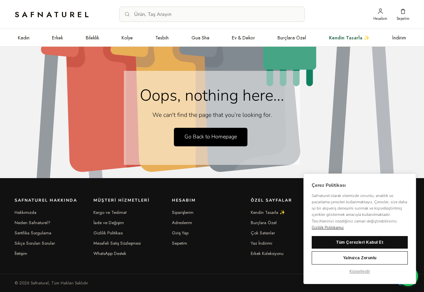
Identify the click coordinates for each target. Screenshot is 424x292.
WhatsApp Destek (109, 253)
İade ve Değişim (108, 222)
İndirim (399, 37)
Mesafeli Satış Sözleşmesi (117, 243)
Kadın (23, 37)
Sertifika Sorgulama (33, 233)
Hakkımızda (25, 212)
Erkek (57, 37)
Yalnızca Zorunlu (360, 258)
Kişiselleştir (359, 271)
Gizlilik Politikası (108, 233)
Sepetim (179, 243)
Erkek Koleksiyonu (267, 253)
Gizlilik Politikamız (328, 227)
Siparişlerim (182, 212)
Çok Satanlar (263, 233)
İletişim (21, 253)
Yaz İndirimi (261, 243)
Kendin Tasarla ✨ (349, 37)
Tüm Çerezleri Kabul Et (359, 242)
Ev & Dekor (243, 37)
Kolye (127, 37)
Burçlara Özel (292, 37)
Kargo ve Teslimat (110, 212)
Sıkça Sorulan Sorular (35, 243)
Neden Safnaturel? (32, 222)
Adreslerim (182, 222)
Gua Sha (200, 37)
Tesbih (162, 37)
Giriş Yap (180, 233)
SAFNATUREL (53, 14)
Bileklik (92, 37)
